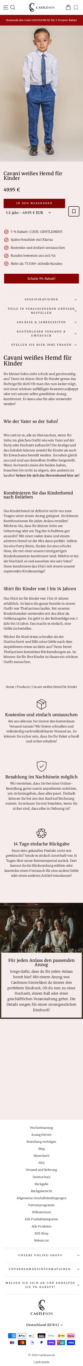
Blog (41, 1149)
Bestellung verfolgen (41, 1142)
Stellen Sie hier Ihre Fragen (41, 344)
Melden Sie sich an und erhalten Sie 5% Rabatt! (40, 1285)
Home (10, 687)
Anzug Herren (41, 1135)
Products (23, 687)
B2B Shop (42, 1233)
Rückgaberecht (41, 1191)
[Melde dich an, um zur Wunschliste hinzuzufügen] (73, 211)
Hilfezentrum (41, 1212)
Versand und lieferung (41, 1170)
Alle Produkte (41, 1226)
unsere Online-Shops (40, 1255)
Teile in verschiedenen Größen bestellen (41, 310)
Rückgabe (42, 1184)
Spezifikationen (42, 299)
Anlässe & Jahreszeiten (41, 322)
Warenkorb (41, 1156)
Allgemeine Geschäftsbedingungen (41, 1198)
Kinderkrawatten (17, 556)
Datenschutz (41, 1177)
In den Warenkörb (34, 203)
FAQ (41, 1163)
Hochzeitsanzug (41, 1128)
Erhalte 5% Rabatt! (41, 279)
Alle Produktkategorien (41, 1219)
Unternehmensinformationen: (40, 1269)
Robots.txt (41, 1240)
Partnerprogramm (41, 1205)
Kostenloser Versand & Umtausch (41, 333)
